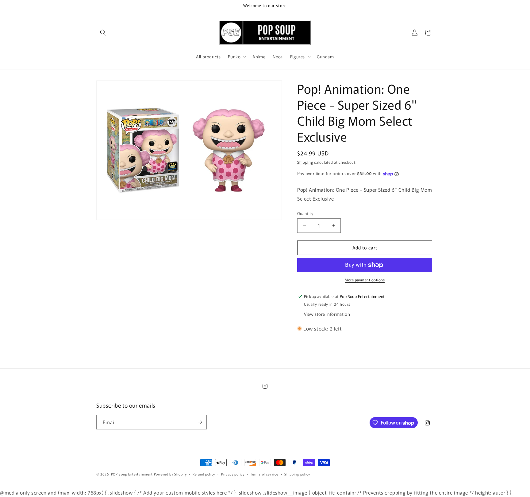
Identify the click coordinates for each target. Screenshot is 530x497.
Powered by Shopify (170, 474)
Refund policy (204, 474)
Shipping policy (297, 474)
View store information (327, 314)
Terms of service (264, 474)
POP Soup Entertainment (132, 474)
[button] (103, 32)
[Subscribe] (199, 422)
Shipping (305, 162)
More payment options (365, 279)
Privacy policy (232, 474)
